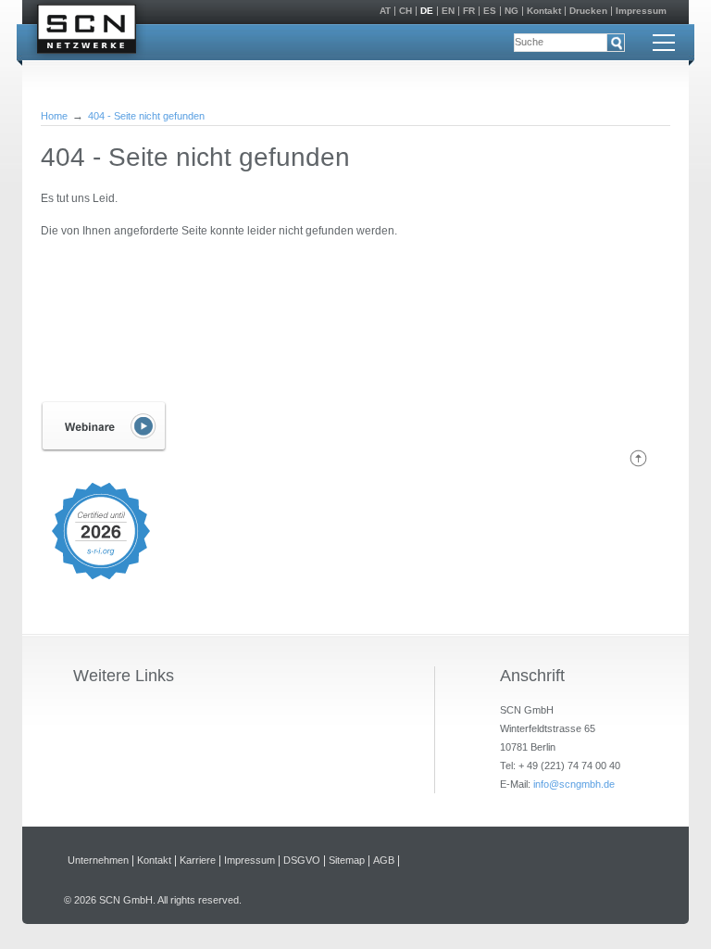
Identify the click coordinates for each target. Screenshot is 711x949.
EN (448, 11)
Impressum (641, 11)
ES (489, 11)
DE (426, 11)
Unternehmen (98, 860)
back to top (638, 458)
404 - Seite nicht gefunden (146, 115)
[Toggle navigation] (664, 42)
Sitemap (347, 860)
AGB (383, 860)
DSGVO (301, 860)
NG (511, 11)
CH (405, 11)
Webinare (104, 426)
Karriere (198, 860)
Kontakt (544, 11)
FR (469, 11)
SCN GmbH (86, 32)
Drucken (588, 11)
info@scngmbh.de (574, 784)
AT (385, 11)
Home (54, 115)
